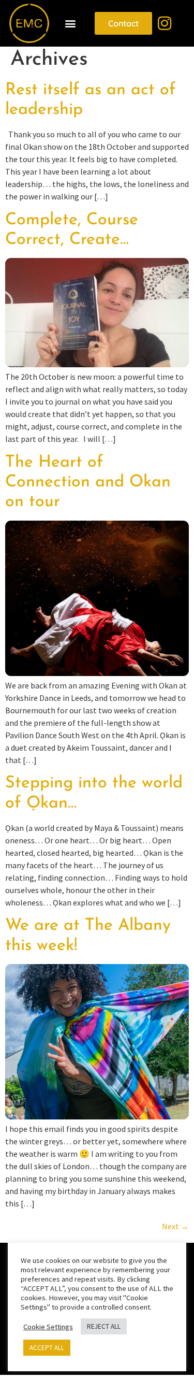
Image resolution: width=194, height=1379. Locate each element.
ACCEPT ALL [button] (46, 1347)
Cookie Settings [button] (48, 1326)
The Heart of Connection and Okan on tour (88, 482)
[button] (70, 23)
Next (175, 1226)
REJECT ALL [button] (104, 1326)
